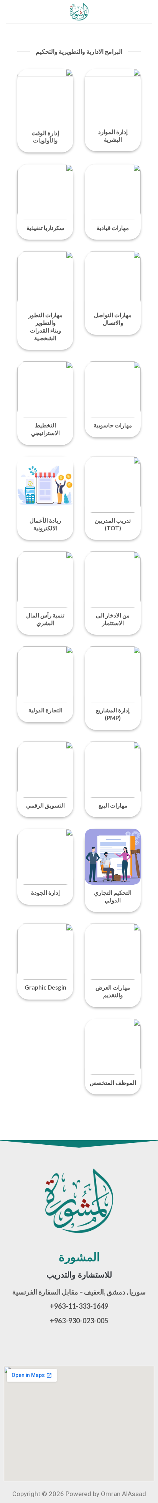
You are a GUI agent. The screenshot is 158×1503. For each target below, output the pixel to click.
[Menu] (147, 11)
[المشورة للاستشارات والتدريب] (79, 11)
